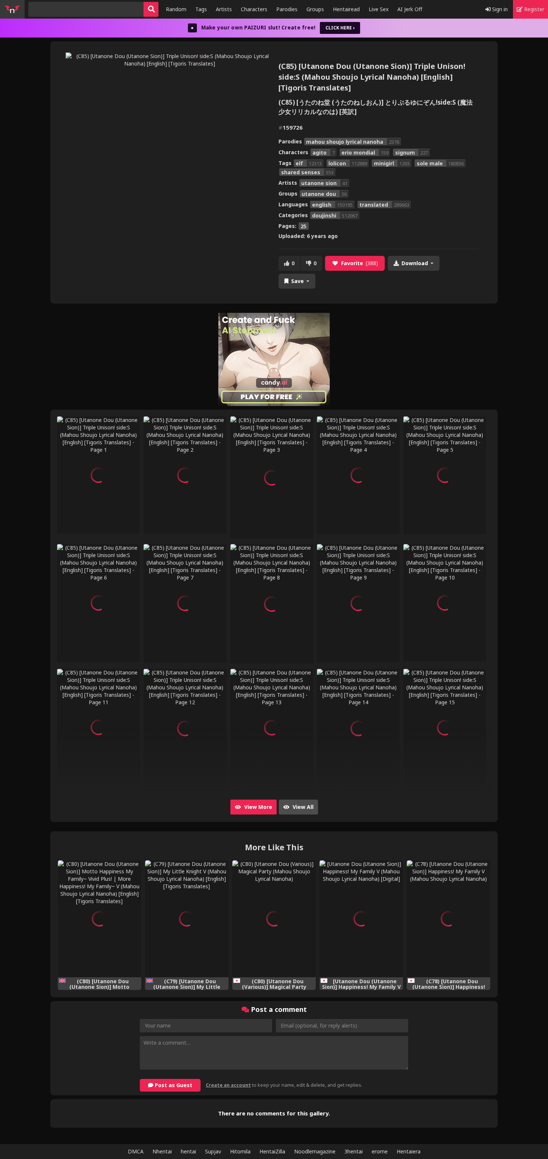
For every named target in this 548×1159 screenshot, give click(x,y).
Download (414, 263)
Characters (254, 9)
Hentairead (346, 9)
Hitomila (240, 1151)
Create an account (228, 1085)
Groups (315, 9)
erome (380, 1151)
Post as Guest (172, 1085)
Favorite (359, 263)
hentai (188, 1151)
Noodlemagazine (315, 1151)
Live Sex (378, 9)
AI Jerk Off (409, 9)
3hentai (353, 1151)
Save (297, 281)
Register (533, 9)
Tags (201, 9)
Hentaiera (409, 1151)
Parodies (286, 9)
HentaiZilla (272, 1151)
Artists (224, 9)
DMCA (136, 1151)
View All (302, 806)
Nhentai (162, 1151)
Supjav (213, 1151)
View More (257, 806)
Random (176, 9)
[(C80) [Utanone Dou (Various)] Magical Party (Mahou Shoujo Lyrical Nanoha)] (274, 918)
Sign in (499, 9)
